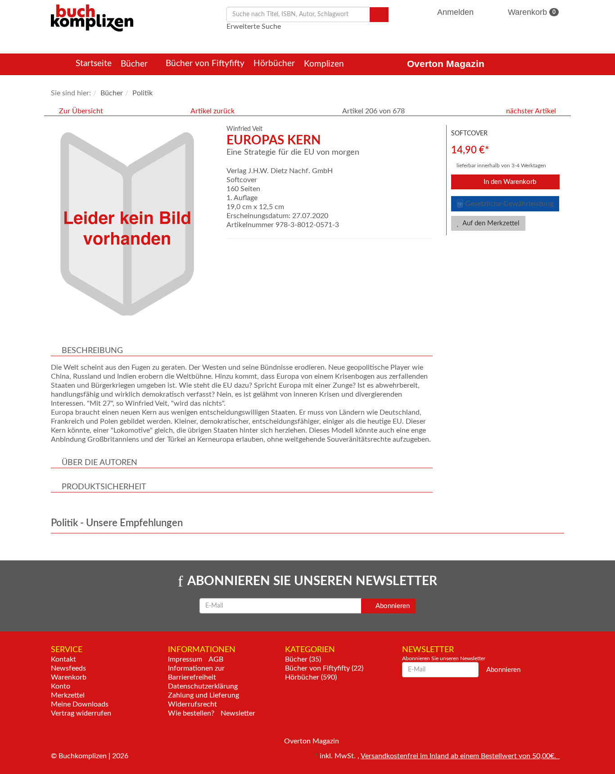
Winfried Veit (244, 129)
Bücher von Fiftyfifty (205, 63)
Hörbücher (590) (311, 677)
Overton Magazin (445, 63)
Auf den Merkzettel (490, 223)
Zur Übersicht (81, 111)
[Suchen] (379, 14)
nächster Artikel (532, 111)
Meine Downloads (80, 704)
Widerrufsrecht (192, 704)
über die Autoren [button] (99, 463)
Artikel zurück (212, 111)
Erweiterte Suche (253, 26)
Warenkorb (531, 12)
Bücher (135, 64)
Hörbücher (274, 63)
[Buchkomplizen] (92, 17)
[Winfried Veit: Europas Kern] (134, 224)
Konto (60, 686)
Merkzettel (68, 695)
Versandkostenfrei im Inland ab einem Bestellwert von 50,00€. (460, 756)
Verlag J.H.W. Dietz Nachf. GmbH (279, 170)
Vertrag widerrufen (81, 713)
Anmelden (455, 12)
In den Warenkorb (509, 182)
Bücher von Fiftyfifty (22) (324, 668)
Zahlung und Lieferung (203, 695)
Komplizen (325, 64)
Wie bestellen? (191, 713)
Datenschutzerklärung (203, 686)
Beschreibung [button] (92, 351)
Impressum (185, 659)
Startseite (94, 63)
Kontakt (63, 659)
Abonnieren (392, 606)
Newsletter (238, 713)
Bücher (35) (303, 659)
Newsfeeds (68, 668)
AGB (215, 659)
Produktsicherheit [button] (104, 487)
